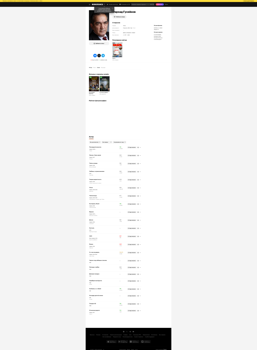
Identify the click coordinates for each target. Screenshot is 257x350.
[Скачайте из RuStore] (145, 341)
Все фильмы (154, 334)
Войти (166, 4)
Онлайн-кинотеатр (113, 4)
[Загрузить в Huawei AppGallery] (134, 341)
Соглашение (105, 334)
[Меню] (89, 4)
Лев (131, 27)
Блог (130, 334)
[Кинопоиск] (97, 4)
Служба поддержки (149, 336)
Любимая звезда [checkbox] (120, 16)
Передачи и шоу (117, 336)
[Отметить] (140, 147)
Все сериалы (162, 334)
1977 (125, 34)
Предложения (146, 334)
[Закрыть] (113, 8)
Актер (124, 25)
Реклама (98, 334)
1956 (129, 27)
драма (124, 32)
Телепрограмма (122, 349)
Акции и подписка (138, 336)
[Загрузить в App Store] (111, 341)
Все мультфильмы (107, 336)
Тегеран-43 (156, 29)
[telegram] (103, 55)
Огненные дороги (157, 39)
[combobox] (140, 4)
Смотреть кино (159, 4)
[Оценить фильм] (138, 147)
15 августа (125, 27)
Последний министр (158, 37)
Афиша (132, 349)
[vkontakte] (95, 55)
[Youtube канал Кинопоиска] (133, 331)
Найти (153, 4)
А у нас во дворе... (158, 34)
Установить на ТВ (125, 4)
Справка (125, 334)
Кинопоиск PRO (137, 334)
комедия (133, 32)
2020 (128, 34)
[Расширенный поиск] (151, 4)
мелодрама (128, 32)
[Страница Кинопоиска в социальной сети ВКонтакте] (123, 331)
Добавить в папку (100, 43)
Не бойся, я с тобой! (158, 27)
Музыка (128, 349)
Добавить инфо (104, 59)
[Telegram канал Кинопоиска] (130, 331)
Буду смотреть (132, 147)
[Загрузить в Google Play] (123, 341)
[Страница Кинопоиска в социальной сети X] (127, 331)
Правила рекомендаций (116, 334)
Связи (98, 67)
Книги (136, 349)
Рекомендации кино (128, 336)
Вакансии (92, 334)
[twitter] (99, 55)
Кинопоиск (99, 349)
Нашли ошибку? (95, 59)
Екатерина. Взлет (157, 36)
